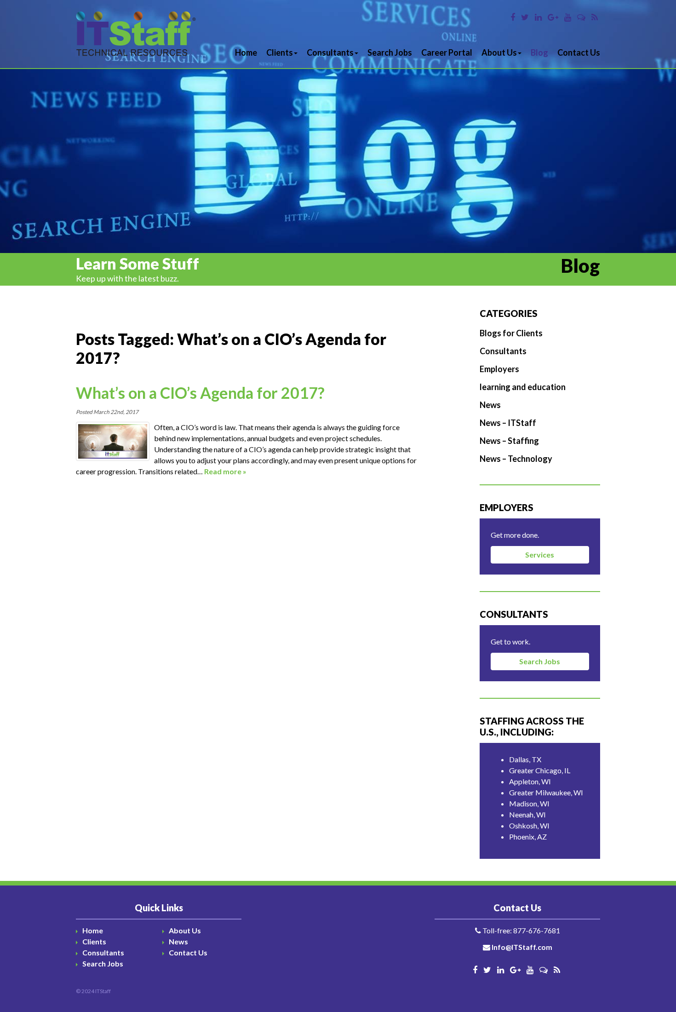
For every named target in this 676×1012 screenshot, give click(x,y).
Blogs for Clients (511, 333)
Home (246, 52)
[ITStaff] (136, 34)
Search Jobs (389, 52)
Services (539, 554)
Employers (499, 369)
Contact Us (578, 52)
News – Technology (516, 459)
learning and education (523, 387)
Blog (539, 52)
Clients (279, 52)
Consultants (330, 52)
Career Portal (446, 52)
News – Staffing (509, 441)
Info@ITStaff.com (522, 947)
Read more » (225, 471)
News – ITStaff (508, 423)
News (490, 405)
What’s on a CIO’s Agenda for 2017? (200, 392)
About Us (499, 52)
